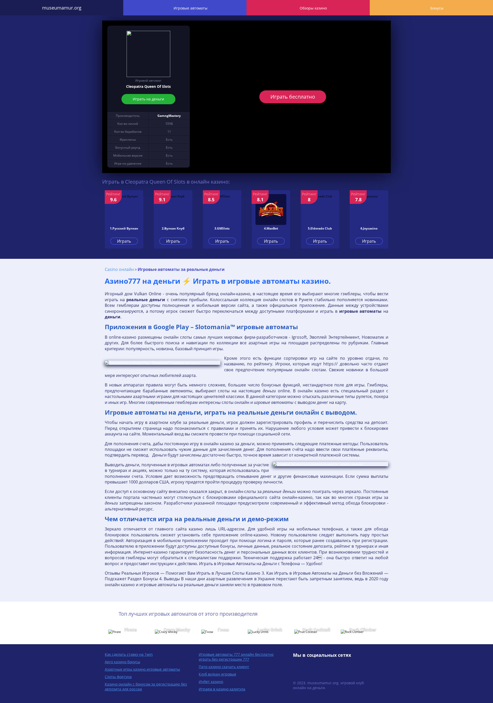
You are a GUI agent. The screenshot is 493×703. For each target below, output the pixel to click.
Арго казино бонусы (122, 661)
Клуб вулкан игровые (217, 674)
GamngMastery (169, 115)
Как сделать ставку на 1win (129, 654)
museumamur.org (61, 8)
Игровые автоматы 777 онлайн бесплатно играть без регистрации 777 (236, 657)
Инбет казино (211, 681)
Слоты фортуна (118, 676)
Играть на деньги (148, 99)
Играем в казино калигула (222, 689)
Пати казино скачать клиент (224, 666)
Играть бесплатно (292, 96)
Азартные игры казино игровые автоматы (142, 669)
